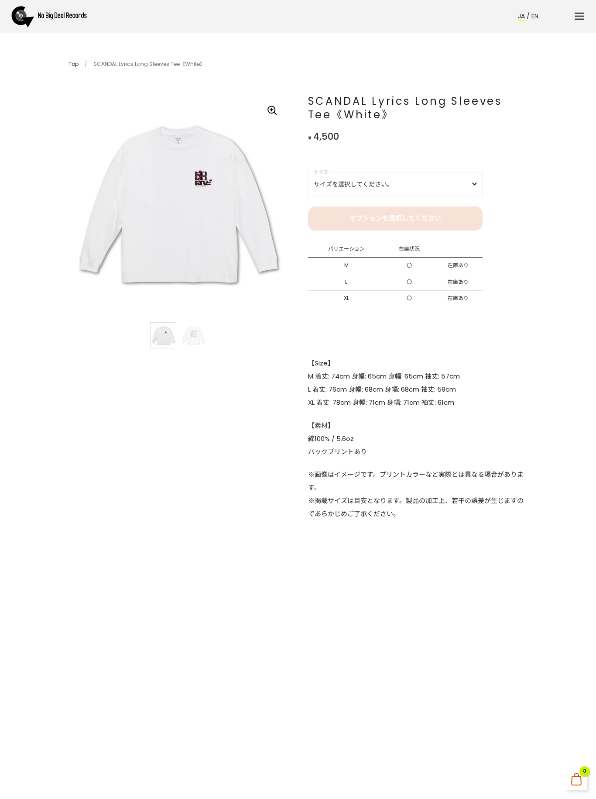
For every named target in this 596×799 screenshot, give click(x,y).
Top (74, 64)
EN (534, 16)
